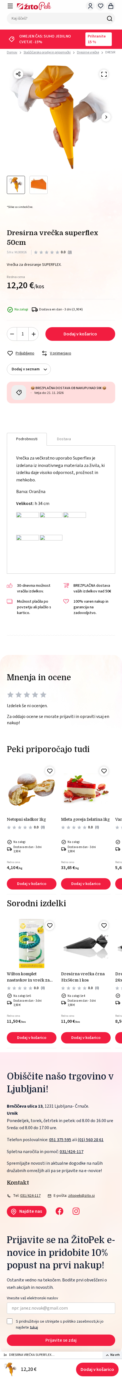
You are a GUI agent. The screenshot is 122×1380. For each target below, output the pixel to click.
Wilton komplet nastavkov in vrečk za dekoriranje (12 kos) (28, 978)
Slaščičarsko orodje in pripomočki (47, 52)
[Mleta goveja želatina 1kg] (86, 789)
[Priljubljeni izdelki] (100, 6)
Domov (12, 52)
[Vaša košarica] (110, 6)
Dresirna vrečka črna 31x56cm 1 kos (83, 977)
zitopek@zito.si (81, 1196)
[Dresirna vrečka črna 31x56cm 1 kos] (86, 943)
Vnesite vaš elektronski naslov (32, 1298)
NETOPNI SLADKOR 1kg (26, 819)
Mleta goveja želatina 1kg (85, 819)
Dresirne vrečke (88, 52)
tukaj (34, 1327)
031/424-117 (71, 1152)
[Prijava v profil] (90, 6)
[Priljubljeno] (49, 771)
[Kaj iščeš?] (109, 18)
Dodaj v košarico (97, 1369)
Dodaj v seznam (26, 369)
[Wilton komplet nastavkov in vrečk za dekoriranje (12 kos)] (31, 943)
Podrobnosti (26, 439)
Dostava (64, 439)
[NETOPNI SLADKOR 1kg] (31, 789)
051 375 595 (60, 1140)
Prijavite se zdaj (61, 1340)
